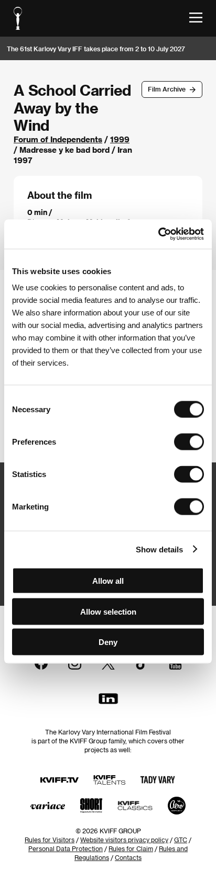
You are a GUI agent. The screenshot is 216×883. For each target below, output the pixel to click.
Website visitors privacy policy (124, 839)
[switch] (189, 442)
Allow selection (108, 611)
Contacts (128, 857)
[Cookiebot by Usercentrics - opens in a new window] (158, 234)
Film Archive (167, 89)
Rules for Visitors (49, 839)
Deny (108, 642)
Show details (159, 549)
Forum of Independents (58, 139)
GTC (180, 839)
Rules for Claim (131, 848)
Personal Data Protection (65, 848)
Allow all (108, 580)
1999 (119, 139)
